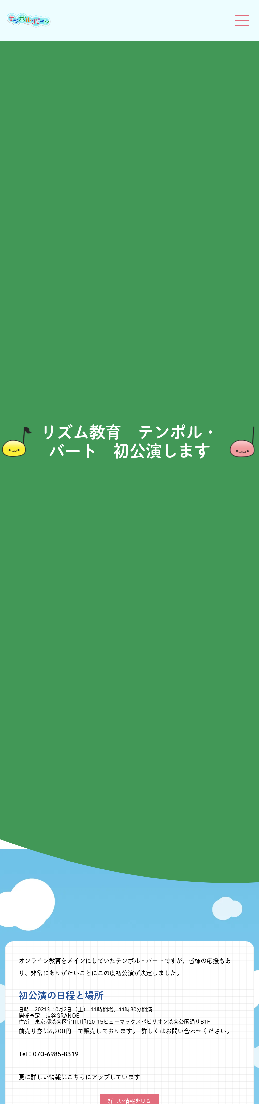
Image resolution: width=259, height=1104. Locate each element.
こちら (76, 1077)
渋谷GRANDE (62, 1015)
